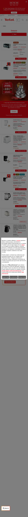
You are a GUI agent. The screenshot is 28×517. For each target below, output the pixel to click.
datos (23, 244)
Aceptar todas (5, 277)
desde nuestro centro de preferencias (12, 270)
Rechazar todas (22, 277)
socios (18, 240)
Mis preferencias (13, 277)
